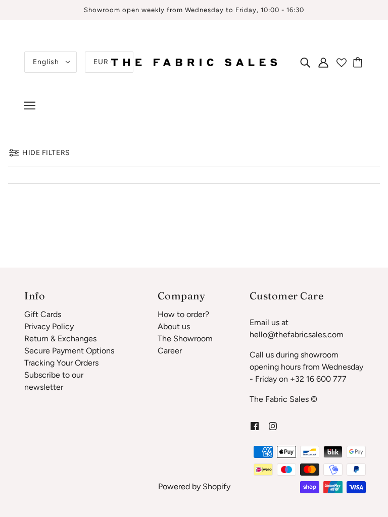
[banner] (194, 61)
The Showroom (185, 338)
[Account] (323, 62)
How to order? (183, 314)
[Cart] (359, 62)
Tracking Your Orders (61, 363)
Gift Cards (42, 314)
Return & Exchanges (60, 338)
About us (174, 326)
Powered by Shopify (194, 486)
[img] (305, 62)
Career (170, 350)
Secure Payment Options (69, 350)
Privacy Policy (49, 326)
